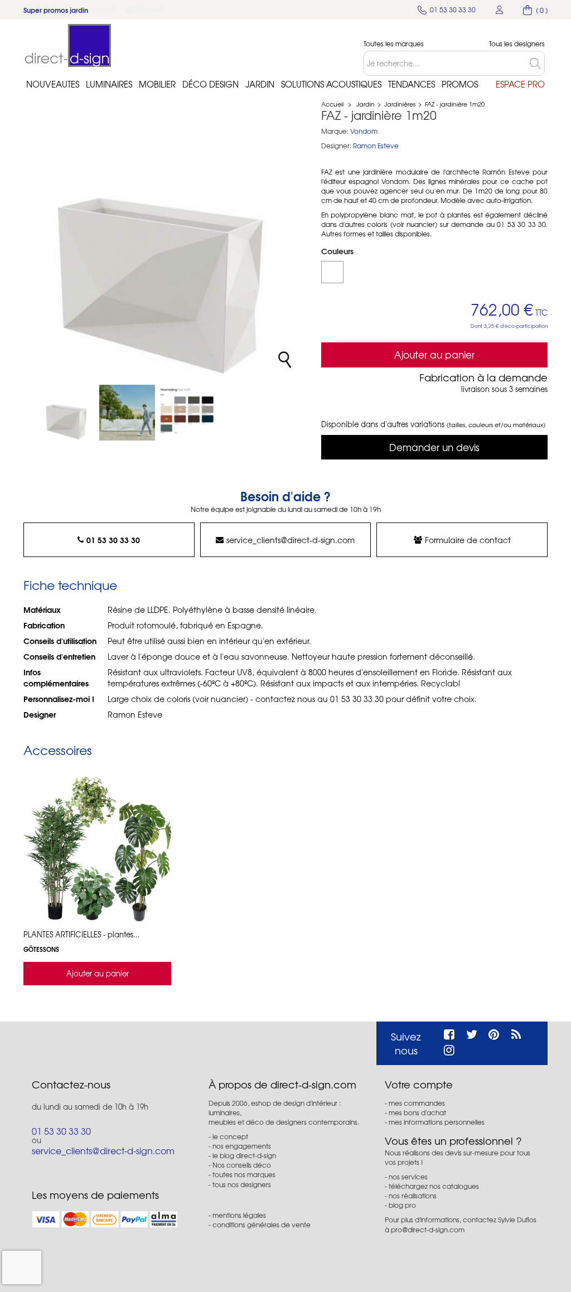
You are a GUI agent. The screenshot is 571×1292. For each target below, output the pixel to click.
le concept (230, 1136)
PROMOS (460, 84)
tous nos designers (241, 1184)
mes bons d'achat (417, 1112)
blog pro (402, 1205)
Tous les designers (517, 44)
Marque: (335, 131)
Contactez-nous (71, 1084)
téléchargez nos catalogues (434, 1186)
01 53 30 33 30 (113, 540)
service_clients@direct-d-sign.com (290, 539)
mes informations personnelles (437, 1122)
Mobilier (157, 84)
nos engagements (241, 1146)
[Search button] (537, 63)
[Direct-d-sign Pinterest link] (493, 1033)
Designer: (336, 146)
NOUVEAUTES (52, 84)
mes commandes (417, 1103)
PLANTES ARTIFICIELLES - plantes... (81, 934)
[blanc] (332, 272)
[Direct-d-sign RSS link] (516, 1033)
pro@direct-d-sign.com (427, 1230)
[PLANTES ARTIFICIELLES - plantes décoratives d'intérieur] (97, 849)
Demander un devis (434, 447)
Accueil (332, 103)
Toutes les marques (394, 44)
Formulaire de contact (468, 539)
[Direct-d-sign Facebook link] (449, 1033)
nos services (408, 1177)
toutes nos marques (243, 1174)
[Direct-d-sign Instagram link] (449, 1048)
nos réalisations (413, 1196)
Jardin (259, 84)
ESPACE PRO (520, 84)
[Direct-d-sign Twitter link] (471, 1033)
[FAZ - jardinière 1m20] (67, 413)
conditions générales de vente (261, 1225)
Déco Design (210, 84)
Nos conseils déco (241, 1165)
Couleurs (338, 251)
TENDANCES (411, 84)
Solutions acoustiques (331, 84)
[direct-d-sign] (68, 45)
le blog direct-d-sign (244, 1155)
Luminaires (109, 84)
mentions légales (239, 1215)
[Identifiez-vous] (499, 10)
